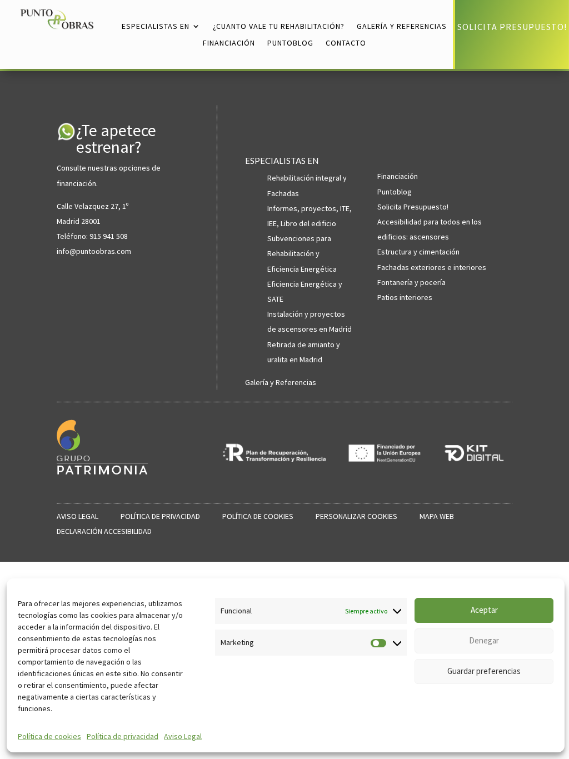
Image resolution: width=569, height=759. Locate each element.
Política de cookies (49, 736)
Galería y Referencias (280, 382)
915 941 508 (108, 236)
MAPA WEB (437, 516)
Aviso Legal (183, 736)
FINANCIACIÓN (229, 43)
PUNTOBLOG (290, 43)
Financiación (397, 176)
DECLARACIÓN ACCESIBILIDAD (104, 531)
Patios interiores (404, 297)
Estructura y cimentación (418, 252)
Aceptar (484, 610)
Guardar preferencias (484, 671)
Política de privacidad (122, 736)
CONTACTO (346, 43)
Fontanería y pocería (411, 282)
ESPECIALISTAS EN (155, 26)
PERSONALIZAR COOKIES (356, 516)
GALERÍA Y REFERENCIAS (402, 26)
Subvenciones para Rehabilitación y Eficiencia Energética (302, 253)
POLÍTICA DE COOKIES (257, 516)
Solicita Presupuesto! (412, 207)
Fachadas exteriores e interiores (431, 267)
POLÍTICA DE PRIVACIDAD (160, 516)
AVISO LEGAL (77, 516)
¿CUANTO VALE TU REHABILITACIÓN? (279, 26)
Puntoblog (394, 192)
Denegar (484, 640)
